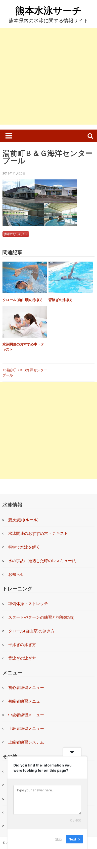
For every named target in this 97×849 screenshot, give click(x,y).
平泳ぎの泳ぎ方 (22, 644)
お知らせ (16, 574)
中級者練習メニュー (26, 714)
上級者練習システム (26, 742)
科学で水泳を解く (24, 547)
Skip (58, 839)
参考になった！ (15, 234)
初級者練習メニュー (26, 701)
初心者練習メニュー (26, 687)
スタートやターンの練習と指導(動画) (41, 617)
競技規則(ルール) (23, 519)
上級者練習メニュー (26, 728)
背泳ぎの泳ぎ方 (60, 299)
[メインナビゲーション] (8, 136)
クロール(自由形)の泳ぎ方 (22, 299)
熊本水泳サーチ (48, 10)
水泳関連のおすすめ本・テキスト (38, 533)
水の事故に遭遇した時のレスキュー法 (42, 560)
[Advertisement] (48, 76)
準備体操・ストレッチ (28, 603)
